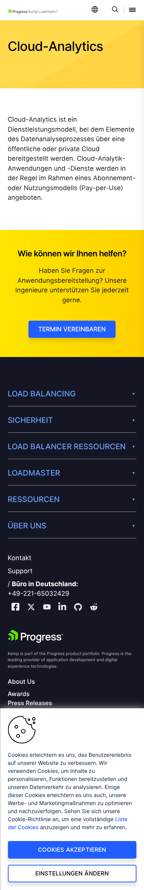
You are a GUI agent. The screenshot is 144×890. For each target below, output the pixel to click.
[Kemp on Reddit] (94, 608)
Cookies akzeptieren (72, 849)
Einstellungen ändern (72, 873)
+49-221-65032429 (38, 594)
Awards (19, 694)
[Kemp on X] (31, 608)
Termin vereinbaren (72, 329)
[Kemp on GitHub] (78, 608)
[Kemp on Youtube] (47, 608)
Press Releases (30, 703)
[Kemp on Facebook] (15, 607)
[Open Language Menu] (95, 10)
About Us (21, 681)
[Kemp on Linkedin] (62, 607)
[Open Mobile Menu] (132, 10)
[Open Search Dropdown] (114, 10)
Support (20, 571)
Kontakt (19, 558)
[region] (72, 799)
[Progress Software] (35, 636)
